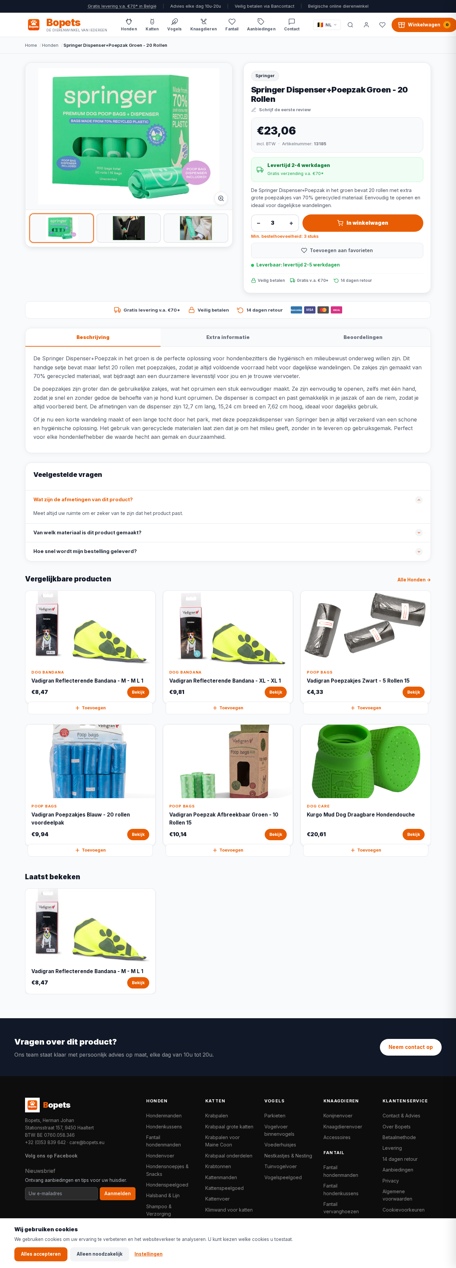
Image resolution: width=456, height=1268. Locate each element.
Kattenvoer (217, 1199)
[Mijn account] (366, 24)
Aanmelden (117, 1193)
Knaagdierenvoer (342, 1126)
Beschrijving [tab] (92, 337)
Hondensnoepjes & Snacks (167, 1169)
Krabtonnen (218, 1166)
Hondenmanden (164, 1115)
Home (31, 45)
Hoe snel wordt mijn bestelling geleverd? (85, 551)
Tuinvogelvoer (280, 1166)
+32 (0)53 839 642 (45, 1142)
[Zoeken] (350, 24)
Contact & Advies (401, 1115)
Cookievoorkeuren (404, 1210)
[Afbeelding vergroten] (221, 198)
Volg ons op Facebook (51, 1155)
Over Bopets (397, 1126)
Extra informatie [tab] (228, 337)
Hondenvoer (160, 1155)
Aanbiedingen (398, 1169)
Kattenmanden (221, 1177)
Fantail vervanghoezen (341, 1207)
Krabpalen (216, 1115)
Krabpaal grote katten (229, 1126)
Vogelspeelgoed (283, 1177)
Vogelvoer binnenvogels (279, 1130)
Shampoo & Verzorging (159, 1210)
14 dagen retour (400, 1159)
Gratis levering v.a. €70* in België (122, 6)
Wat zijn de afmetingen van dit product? (83, 500)
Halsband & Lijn (163, 1195)
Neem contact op (411, 1047)
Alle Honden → (414, 579)
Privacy (391, 1181)
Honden (50, 45)
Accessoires (337, 1137)
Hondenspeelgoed (167, 1185)
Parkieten (274, 1115)
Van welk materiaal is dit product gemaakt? (87, 533)
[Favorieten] (382, 24)
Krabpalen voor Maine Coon (222, 1140)
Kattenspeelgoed (224, 1188)
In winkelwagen (367, 223)
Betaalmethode (399, 1137)
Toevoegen (94, 707)
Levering (392, 1148)
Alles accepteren (41, 1254)
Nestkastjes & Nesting (288, 1155)
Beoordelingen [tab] (363, 337)
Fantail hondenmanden (163, 1140)
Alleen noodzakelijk (100, 1254)
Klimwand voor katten (229, 1210)
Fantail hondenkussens (341, 1189)
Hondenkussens (164, 1126)
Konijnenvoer (338, 1115)
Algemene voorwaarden (397, 1195)
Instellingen (149, 1254)
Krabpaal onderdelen (228, 1155)
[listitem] (61, 228)
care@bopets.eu (86, 1142)
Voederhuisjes (280, 1144)
